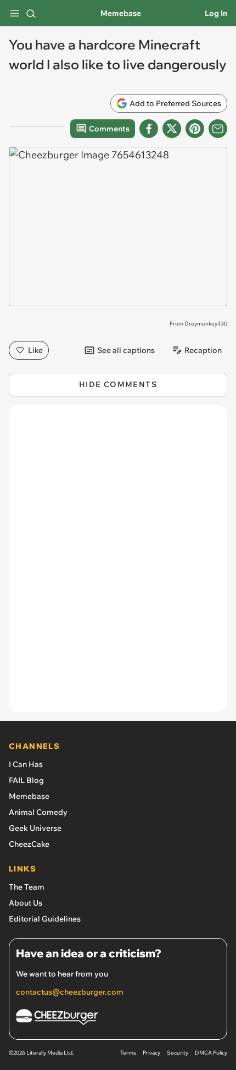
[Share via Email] (218, 128)
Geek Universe (35, 828)
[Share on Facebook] (148, 128)
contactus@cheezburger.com (69, 992)
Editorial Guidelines (45, 919)
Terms (128, 1052)
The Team (26, 887)
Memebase (120, 13)
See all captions (126, 350)
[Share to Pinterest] (195, 128)
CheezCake (29, 844)
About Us (25, 903)
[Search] (30, 13)
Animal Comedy (38, 812)
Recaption (203, 350)
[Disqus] (118, 564)
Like (35, 350)
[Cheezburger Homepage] (118, 1019)
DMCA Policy (211, 1052)
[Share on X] (171, 128)
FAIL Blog (26, 780)
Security (177, 1052)
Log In (216, 13)
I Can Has (26, 764)
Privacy (151, 1052)
